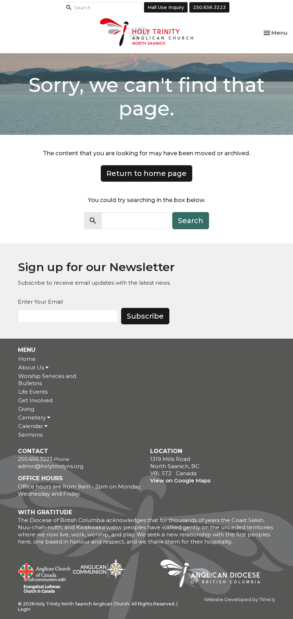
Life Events (33, 391)
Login (24, 609)
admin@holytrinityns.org (50, 466)
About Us (31, 367)
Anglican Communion (99, 569)
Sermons (30, 434)
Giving (26, 409)
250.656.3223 (209, 7)
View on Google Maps (180, 480)
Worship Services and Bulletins (47, 380)
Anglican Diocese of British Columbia (214, 575)
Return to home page (146, 173)
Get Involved (35, 400)
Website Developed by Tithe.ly (239, 599)
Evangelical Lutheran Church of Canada (42, 586)
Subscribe (145, 316)
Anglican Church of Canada (44, 570)
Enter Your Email (40, 301)
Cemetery (32, 417)
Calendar (31, 426)
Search (190, 220)
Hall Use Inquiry (166, 7)
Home (27, 358)
